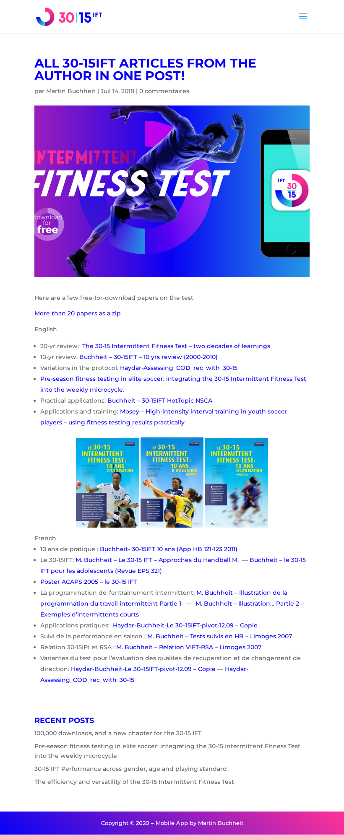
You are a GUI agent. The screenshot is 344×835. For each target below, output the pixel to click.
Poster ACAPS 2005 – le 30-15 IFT (88, 581)
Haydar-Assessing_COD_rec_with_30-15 (178, 368)
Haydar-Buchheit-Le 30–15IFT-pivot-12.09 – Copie (184, 625)
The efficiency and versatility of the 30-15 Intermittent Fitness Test (134, 782)
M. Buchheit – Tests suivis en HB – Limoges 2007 (219, 636)
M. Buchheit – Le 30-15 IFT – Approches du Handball (154, 560)
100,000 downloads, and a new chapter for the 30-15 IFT (117, 733)
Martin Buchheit (71, 91)
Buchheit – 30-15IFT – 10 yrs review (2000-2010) (148, 357)
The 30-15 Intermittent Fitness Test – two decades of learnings (176, 346)
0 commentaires (164, 91)
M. (235, 560)
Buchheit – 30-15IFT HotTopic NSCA (159, 400)
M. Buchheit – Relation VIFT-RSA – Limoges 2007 (188, 647)
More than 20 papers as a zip (77, 313)
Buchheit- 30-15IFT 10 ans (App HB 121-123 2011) (168, 549)
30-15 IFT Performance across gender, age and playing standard (130, 769)
